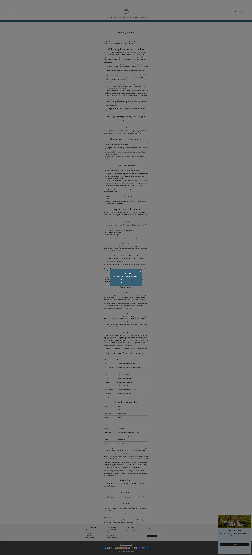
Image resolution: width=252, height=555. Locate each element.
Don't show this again (127, 282)
